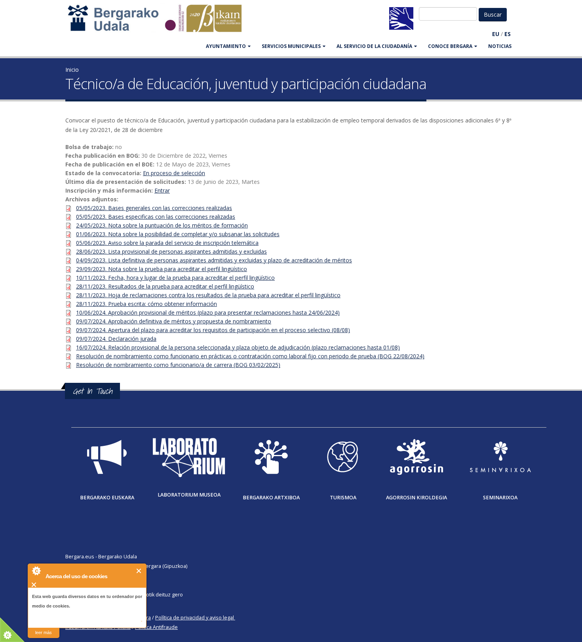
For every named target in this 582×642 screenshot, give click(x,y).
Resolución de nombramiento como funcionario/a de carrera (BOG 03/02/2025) (178, 365)
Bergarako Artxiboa (271, 497)
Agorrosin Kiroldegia (416, 497)
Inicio (72, 69)
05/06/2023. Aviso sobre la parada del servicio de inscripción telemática (167, 242)
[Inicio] (158, 22)
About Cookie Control (36, 570)
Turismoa (343, 497)
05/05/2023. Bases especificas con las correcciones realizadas (155, 216)
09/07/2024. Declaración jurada (116, 338)
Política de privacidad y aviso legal (194, 617)
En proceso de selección (174, 173)
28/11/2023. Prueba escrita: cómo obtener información (146, 304)
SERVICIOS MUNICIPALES (291, 46)
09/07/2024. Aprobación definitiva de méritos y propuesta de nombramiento (173, 321)
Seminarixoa (500, 497)
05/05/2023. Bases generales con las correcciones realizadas (154, 208)
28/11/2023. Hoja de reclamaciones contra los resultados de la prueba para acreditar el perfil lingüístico (208, 295)
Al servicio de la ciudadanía (374, 46)
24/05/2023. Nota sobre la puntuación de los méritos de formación (162, 225)
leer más (43, 632)
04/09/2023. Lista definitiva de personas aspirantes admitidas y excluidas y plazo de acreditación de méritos (214, 260)
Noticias (500, 46)
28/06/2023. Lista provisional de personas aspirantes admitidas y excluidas (171, 251)
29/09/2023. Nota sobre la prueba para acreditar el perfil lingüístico (161, 269)
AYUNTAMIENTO (226, 46)
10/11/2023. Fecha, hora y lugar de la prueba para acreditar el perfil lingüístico (175, 277)
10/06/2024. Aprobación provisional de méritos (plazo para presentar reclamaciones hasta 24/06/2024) (208, 312)
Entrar (162, 190)
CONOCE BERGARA (450, 46)
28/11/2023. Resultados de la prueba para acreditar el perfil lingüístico (165, 286)
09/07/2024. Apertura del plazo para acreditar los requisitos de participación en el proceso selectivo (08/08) (213, 330)
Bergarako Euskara (107, 497)
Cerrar (139, 570)
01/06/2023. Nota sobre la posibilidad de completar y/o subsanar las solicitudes (178, 234)
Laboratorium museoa (189, 494)
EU (495, 34)
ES (507, 34)
